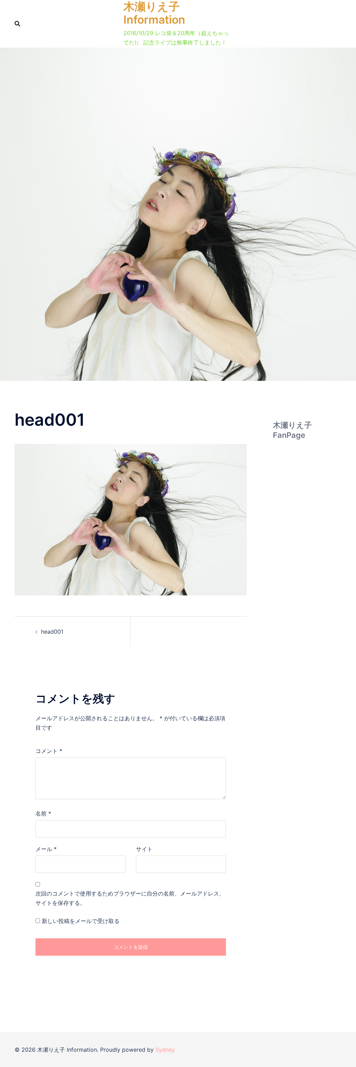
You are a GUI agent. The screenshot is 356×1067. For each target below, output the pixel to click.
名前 (43, 813)
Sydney (165, 1049)
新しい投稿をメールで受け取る (81, 920)
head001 (52, 631)
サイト (144, 848)
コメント (48, 750)
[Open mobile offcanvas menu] (235, 23)
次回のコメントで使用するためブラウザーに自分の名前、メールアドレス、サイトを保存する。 (130, 898)
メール (46, 848)
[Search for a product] (17, 23)
